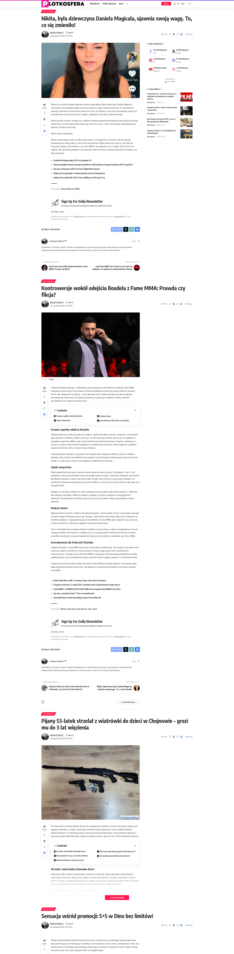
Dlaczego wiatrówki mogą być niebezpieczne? (118, 851)
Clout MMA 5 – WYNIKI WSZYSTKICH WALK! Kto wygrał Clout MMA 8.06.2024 (87, 589)
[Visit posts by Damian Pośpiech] (45, 34)
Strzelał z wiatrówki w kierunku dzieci (71, 851)
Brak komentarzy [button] (129, 702)
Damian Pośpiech (56, 32)
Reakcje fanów (105, 416)
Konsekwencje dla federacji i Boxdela (114, 420)
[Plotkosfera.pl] (63, 3)
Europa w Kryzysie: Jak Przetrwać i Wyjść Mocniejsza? (77, 169)
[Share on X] (174, 34)
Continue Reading (117, 897)
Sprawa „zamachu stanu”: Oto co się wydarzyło (74, 593)
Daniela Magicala (67, 189)
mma (90, 609)
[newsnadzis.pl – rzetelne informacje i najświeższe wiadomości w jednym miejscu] (186, 97)
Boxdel (63, 609)
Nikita (77, 189)
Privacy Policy (119, 216)
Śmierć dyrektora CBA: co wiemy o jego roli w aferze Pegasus (80, 580)
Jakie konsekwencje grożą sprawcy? (70, 860)
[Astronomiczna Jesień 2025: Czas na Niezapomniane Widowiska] (186, 122)
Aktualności (48, 11)
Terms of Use (78, 216)
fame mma (71, 609)
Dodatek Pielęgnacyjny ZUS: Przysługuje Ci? (73, 160)
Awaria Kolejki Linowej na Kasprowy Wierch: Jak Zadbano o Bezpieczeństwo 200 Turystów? (93, 164)
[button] (126, 3)
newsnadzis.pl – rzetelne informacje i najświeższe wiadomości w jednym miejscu (161, 96)
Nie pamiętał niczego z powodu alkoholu (72, 856)
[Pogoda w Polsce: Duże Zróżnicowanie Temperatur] (186, 110)
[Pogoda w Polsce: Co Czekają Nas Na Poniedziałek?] (186, 133)
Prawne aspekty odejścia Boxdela (69, 416)
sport (95, 609)
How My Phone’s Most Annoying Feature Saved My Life (77, 597)
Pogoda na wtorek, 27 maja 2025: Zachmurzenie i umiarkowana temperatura (87, 585)
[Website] (138, 241)
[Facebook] (158, 51)
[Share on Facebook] (170, 34)
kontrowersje (81, 609)
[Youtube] (158, 69)
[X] (181, 51)
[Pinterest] (158, 60)
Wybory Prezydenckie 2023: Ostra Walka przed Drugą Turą (79, 177)
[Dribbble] (181, 69)
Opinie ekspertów (63, 420)
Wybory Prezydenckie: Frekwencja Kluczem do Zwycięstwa (79, 173)
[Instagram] (181, 60)
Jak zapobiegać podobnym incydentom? (114, 856)
